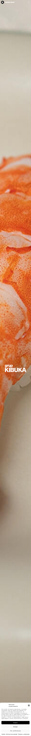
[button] (29, 705)
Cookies (3, 734)
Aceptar (15, 722)
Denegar (15, 726)
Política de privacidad (11, 734)
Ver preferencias (15, 731)
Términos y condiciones (23, 734)
